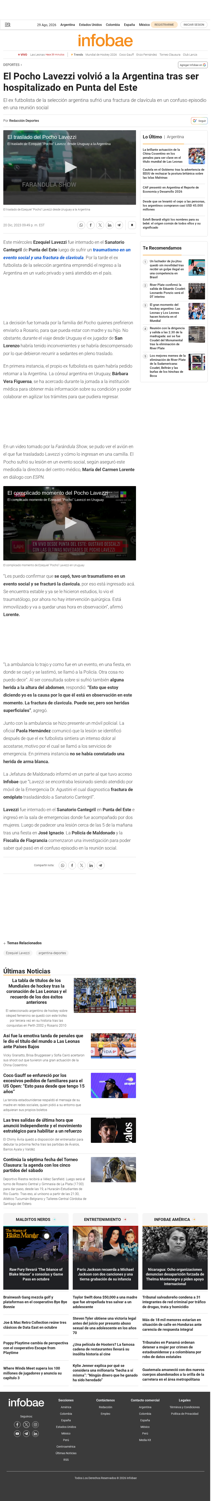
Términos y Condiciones (185, 1407)
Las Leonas (47, 54)
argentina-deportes (52, 953)
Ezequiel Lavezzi (18, 953)
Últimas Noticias (66, 1453)
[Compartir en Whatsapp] (81, 225)
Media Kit (145, 1440)
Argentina (67, 25)
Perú (66, 1440)
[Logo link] (105, 40)
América (66, 1407)
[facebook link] (17, 1424)
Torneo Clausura (170, 54)
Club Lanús (190, 54)
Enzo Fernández (146, 54)
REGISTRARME (164, 24)
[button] (8, 25)
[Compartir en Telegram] (119, 225)
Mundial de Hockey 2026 (101, 54)
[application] (69, 167)
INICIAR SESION (194, 24)
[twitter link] (26, 1424)
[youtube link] (17, 1433)
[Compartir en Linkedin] (110, 225)
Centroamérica (65, 1446)
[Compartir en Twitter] (100, 225)
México (144, 25)
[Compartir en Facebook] (91, 225)
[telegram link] (26, 1433)
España (129, 25)
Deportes (11, 65)
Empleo (105, 1413)
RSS (66, 1459)
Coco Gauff (126, 54)
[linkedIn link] (35, 1433)
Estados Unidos (90, 25)
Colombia (113, 25)
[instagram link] (35, 1424)
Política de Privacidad (184, 1413)
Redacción (105, 1407)
